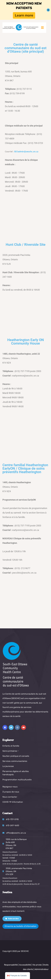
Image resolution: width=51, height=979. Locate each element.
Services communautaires (14, 761)
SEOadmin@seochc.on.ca (26, 152)
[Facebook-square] (4, 727)
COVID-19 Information (12, 802)
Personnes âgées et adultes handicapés (15, 773)
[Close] (48, 10)
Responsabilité (11, 965)
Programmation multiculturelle (17, 779)
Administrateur (42, 969)
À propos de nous (10, 792)
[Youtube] (23, 727)
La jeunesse (8, 766)
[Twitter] (11, 727)
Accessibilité (25, 965)
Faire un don (13, 919)
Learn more (24, 15)
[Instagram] (17, 727)
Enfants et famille (10, 746)
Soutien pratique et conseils (15, 756)
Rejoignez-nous (9, 787)
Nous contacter (9, 797)
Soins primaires (9, 751)
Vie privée (37, 965)
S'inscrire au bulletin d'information (20, 926)
